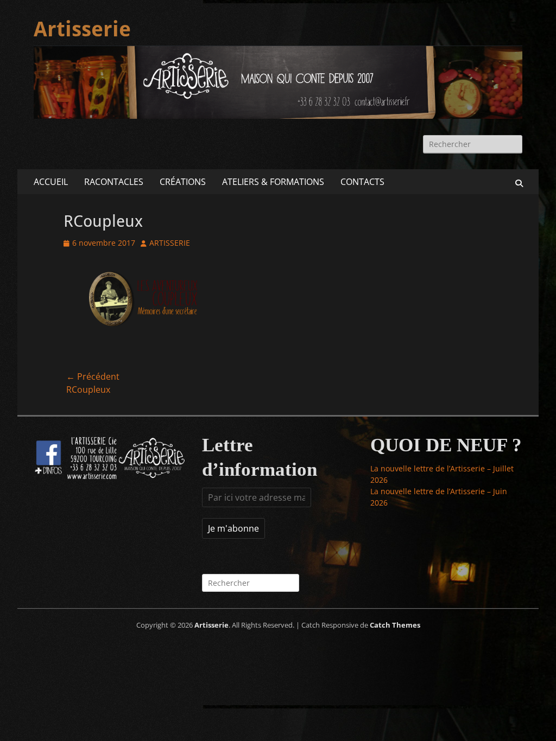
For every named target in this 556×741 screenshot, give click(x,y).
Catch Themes (395, 625)
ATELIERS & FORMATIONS (273, 182)
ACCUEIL (51, 182)
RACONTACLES (113, 182)
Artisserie (82, 29)
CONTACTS (362, 182)
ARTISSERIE (169, 243)
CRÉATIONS (183, 182)
